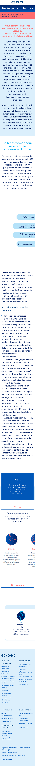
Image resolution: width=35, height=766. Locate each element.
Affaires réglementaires (9, 752)
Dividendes (22, 669)
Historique (4, 690)
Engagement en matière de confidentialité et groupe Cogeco (15, 749)
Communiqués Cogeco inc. (26, 714)
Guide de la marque (25, 723)
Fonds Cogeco (24, 727)
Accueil (3, 14)
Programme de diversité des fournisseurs (6, 700)
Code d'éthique (6, 721)
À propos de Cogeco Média (7, 682)
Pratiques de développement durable (6, 733)
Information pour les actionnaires (25, 680)
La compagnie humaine (6, 694)
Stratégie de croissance (5, 672)
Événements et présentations (23, 719)
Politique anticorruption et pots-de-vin (13, 755)
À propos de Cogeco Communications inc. (7, 677)
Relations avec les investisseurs (25, 665)
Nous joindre (6, 759)
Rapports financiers (25, 677)
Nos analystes (23, 684)
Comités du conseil (7, 718)
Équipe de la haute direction (7, 687)
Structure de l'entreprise (5, 668)
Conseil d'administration (6, 714)
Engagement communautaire (6, 739)
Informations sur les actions (25, 673)
